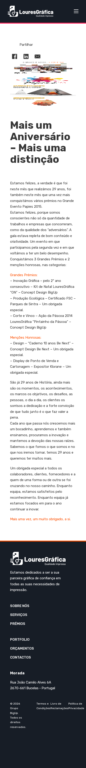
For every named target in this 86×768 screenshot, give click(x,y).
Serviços (18, 615)
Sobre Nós (19, 606)
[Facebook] (14, 56)
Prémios (17, 624)
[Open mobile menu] (76, 11)
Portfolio (20, 639)
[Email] (37, 56)
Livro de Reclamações (59, 706)
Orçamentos (22, 648)
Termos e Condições (43, 706)
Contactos (20, 657)
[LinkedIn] (26, 56)
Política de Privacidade (76, 706)
